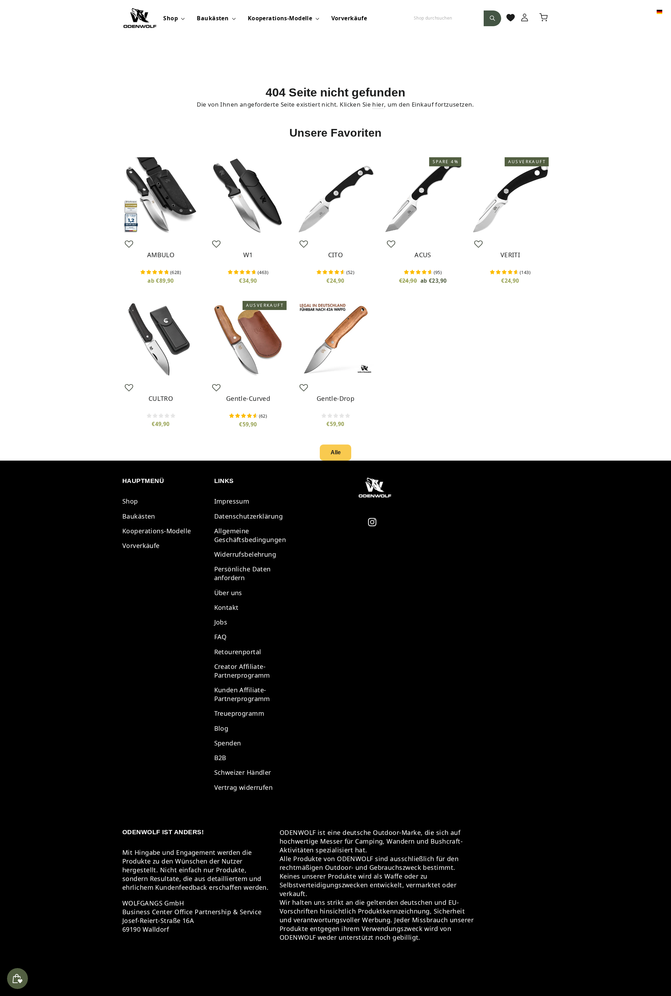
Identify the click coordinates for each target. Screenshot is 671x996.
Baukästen (213, 18)
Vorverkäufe (349, 18)
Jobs (221, 622)
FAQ (220, 637)
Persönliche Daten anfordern (242, 573)
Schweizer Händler (242, 772)
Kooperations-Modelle (281, 18)
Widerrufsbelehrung (245, 554)
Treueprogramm (239, 713)
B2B (220, 757)
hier (378, 104)
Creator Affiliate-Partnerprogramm (242, 670)
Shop (171, 18)
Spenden (227, 743)
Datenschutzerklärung (248, 516)
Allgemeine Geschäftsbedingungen (250, 535)
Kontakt (226, 607)
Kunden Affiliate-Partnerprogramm (242, 694)
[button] (129, 244)
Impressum (232, 501)
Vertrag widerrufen (243, 787)
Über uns (228, 593)
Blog (221, 728)
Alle (336, 452)
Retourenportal (237, 652)
